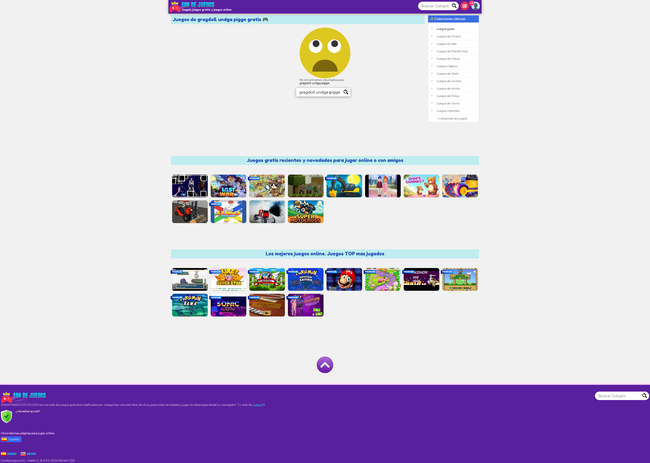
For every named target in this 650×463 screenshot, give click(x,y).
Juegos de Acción (448, 88)
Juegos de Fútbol (449, 36)
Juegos (258, 404)
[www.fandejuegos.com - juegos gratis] (24, 397)
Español (14, 439)
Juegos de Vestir (448, 73)
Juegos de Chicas (448, 58)
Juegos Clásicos (447, 66)
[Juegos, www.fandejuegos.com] (192, 7)
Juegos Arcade (447, 44)
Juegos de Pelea (448, 96)
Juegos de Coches (449, 81)
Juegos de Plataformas (452, 51)
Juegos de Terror (448, 103)
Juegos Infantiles (448, 111)
